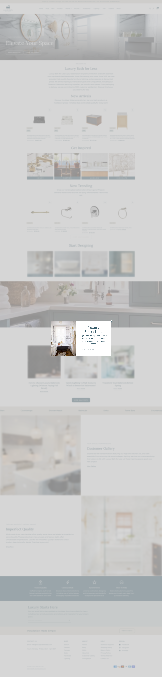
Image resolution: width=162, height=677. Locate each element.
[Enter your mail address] (105, 349)
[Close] (111, 321)
